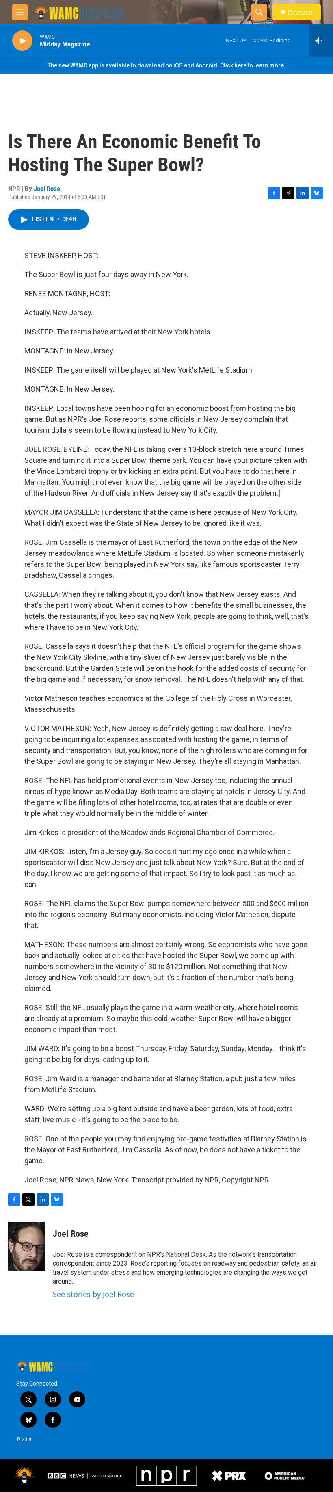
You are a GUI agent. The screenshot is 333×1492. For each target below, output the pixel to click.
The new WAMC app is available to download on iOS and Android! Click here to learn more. (166, 65)
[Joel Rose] (26, 1246)
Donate (300, 12)
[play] (22, 41)
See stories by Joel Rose (93, 1294)
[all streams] (321, 40)
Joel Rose (47, 188)
